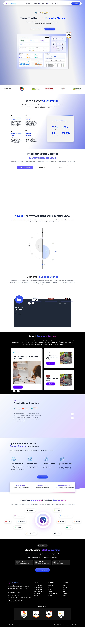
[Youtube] (21, 600)
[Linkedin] (18, 600)
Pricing (51, 3)
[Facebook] (9, 600)
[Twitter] (15, 600)
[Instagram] (12, 600)
